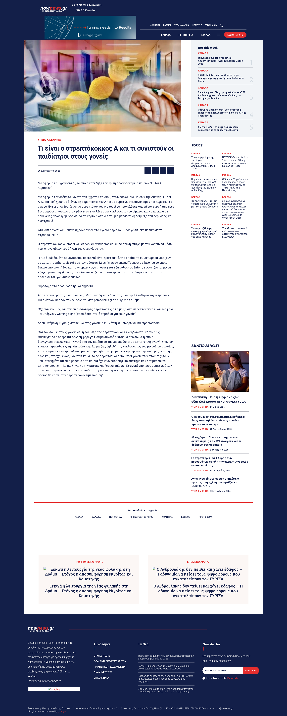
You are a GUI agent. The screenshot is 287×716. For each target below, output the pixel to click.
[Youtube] (245, 25)
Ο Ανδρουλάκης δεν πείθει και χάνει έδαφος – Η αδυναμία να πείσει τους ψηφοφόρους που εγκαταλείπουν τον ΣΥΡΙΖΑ (198, 591)
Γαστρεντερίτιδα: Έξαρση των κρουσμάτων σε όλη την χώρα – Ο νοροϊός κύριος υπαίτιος (219, 461)
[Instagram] (237, 25)
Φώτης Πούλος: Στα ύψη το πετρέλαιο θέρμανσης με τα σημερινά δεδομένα (218, 128)
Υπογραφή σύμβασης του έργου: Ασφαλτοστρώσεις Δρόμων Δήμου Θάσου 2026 (220, 60)
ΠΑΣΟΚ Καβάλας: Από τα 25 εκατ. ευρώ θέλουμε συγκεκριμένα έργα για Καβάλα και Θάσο (221, 78)
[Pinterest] (163, 170)
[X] (241, 25)
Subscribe (251, 670)
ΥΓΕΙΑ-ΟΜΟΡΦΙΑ (49, 139)
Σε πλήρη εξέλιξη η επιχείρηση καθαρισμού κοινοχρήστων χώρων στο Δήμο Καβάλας (204, 232)
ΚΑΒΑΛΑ (203, 53)
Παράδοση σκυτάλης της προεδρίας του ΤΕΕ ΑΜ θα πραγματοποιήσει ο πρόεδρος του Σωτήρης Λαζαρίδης (221, 95)
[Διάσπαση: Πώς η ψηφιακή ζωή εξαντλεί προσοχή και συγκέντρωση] (220, 371)
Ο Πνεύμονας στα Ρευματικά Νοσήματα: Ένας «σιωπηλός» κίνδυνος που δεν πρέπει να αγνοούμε (218, 420)
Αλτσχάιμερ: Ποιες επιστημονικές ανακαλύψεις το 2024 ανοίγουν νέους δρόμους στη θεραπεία (216, 441)
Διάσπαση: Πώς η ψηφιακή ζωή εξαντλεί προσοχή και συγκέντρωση (219, 399)
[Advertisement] (220, 314)
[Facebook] (233, 25)
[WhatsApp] (170, 170)
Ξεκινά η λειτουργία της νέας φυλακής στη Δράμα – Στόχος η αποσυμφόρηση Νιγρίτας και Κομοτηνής (89, 591)
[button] (221, 25)
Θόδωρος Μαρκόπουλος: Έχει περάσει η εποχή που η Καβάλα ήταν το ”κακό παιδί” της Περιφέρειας (222, 112)
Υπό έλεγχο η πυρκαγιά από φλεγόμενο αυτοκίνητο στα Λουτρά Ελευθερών (234, 232)
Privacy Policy (233, 678)
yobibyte (62, 711)
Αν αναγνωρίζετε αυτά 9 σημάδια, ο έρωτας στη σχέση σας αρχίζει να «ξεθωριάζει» (215, 482)
